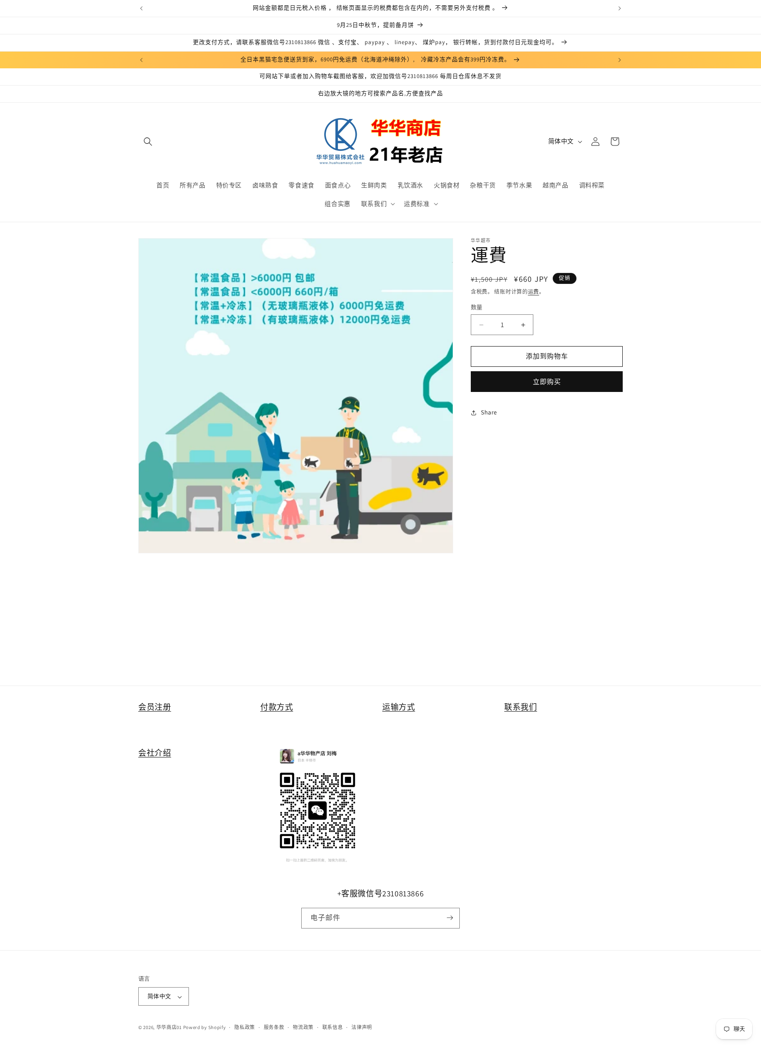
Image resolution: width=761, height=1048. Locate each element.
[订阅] (449, 917)
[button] (148, 141)
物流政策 (303, 1027)
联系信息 (332, 1027)
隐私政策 (244, 1027)
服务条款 (274, 1027)
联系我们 (520, 707)
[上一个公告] (141, 8)
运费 (533, 291)
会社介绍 (154, 753)
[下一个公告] (619, 8)
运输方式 (398, 707)
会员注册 (154, 707)
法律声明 (361, 1027)
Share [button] (489, 413)
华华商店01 (169, 1028)
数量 (477, 307)
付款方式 (276, 707)
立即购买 (547, 381)
